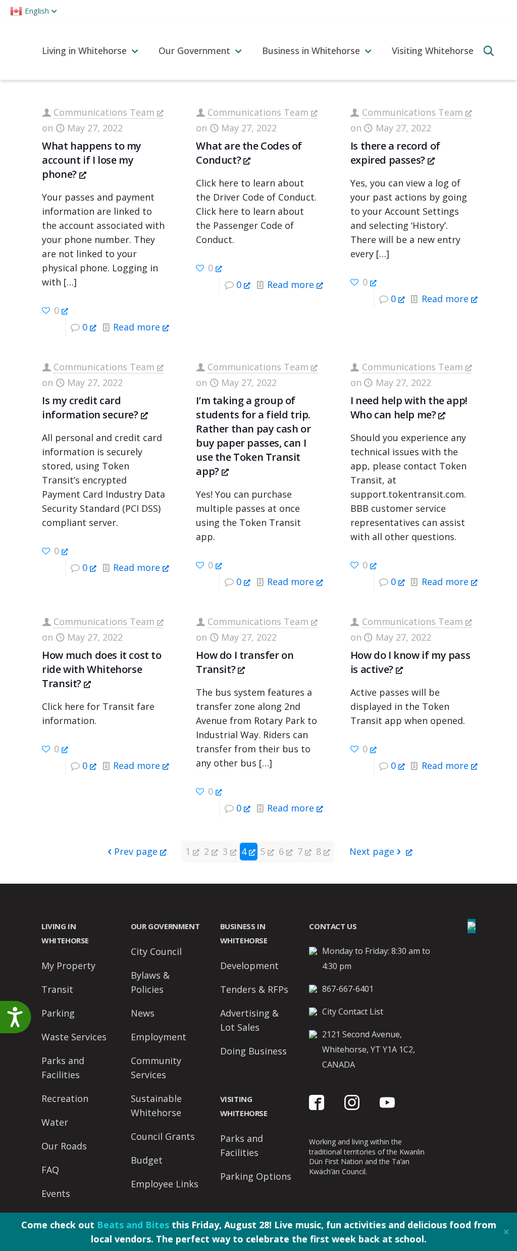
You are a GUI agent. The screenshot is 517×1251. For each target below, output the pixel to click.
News (142, 1013)
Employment (158, 1037)
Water (54, 1122)
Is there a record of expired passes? (395, 153)
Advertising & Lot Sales (249, 1020)
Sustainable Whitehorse (156, 1105)
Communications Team (104, 112)
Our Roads (64, 1146)
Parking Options (255, 1176)
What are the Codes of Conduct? (249, 153)
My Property (68, 965)
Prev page (136, 851)
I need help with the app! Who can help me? (409, 407)
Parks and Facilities (62, 1067)
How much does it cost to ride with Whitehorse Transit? (101, 669)
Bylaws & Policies (150, 982)
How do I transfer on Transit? (244, 662)
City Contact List (352, 1011)
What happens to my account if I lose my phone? (91, 160)
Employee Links (164, 1184)
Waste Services (74, 1037)
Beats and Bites (133, 1225)
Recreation (64, 1098)
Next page (371, 851)
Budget (147, 1160)
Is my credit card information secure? (90, 407)
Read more (136, 327)
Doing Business (253, 1051)
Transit (57, 989)
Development (249, 965)
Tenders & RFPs (254, 989)
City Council (156, 951)
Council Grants (163, 1136)
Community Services (156, 1067)
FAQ (50, 1170)
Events (55, 1193)
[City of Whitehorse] (16, 50)
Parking (58, 1013)
